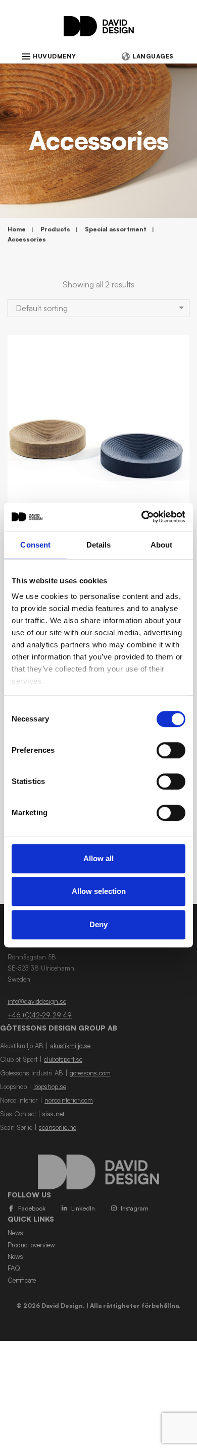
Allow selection (99, 891)
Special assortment (115, 229)
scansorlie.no (57, 1127)
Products (55, 229)
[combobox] (98, 308)
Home (17, 229)
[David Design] (99, 31)
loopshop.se (49, 1086)
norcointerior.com (68, 1100)
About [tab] (162, 544)
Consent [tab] (35, 544)
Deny (98, 924)
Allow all (98, 858)
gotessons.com (90, 1073)
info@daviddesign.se (37, 1001)
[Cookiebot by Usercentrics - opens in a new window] (141, 516)
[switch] (171, 750)
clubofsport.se (63, 1059)
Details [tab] (98, 544)
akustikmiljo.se (70, 1046)
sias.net (53, 1114)
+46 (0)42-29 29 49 (40, 1015)
